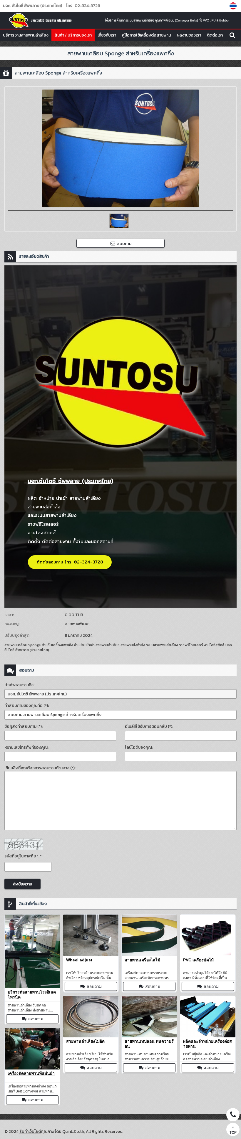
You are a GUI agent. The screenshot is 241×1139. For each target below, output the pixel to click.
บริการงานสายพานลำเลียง (25, 35)
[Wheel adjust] (90, 935)
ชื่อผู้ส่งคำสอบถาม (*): (23, 726)
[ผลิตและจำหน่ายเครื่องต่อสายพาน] (207, 1016)
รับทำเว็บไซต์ (30, 1131)
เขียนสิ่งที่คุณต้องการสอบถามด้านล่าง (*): (40, 768)
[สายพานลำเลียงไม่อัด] (90, 1016)
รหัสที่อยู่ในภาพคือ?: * (23, 856)
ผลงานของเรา (189, 35)
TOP (233, 1132)
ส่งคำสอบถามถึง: (19, 685)
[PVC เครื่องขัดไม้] (207, 935)
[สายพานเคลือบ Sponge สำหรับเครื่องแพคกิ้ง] (234, 6)
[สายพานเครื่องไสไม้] (149, 935)
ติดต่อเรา (215, 35)
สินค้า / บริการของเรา (73, 35)
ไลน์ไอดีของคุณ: (139, 747)
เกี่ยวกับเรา (107, 35)
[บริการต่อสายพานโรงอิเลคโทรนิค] (32, 951)
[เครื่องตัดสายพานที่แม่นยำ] (32, 1048)
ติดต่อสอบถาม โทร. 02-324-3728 (70, 562)
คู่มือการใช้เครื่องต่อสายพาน (146, 35)
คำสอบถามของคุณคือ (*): (26, 705)
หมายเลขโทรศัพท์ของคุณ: (26, 747)
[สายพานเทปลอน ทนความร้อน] (149, 1016)
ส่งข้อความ (22, 884)
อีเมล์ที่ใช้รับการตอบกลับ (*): (149, 726)
